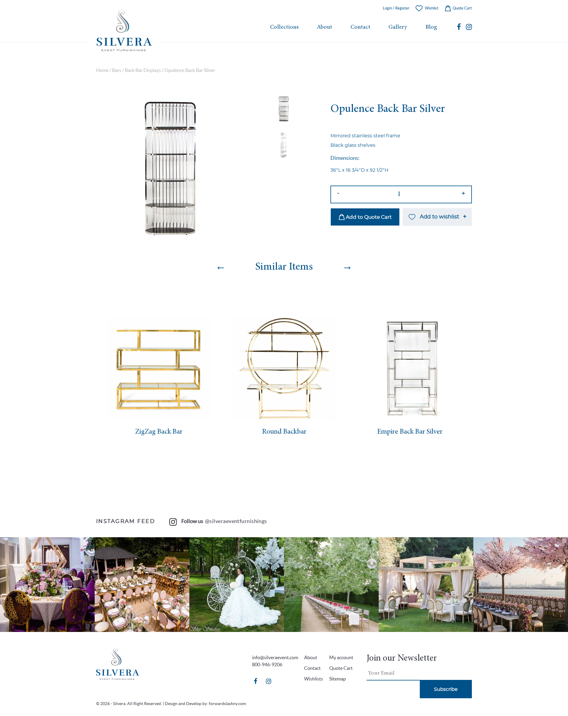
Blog (431, 27)
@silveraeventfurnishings (236, 521)
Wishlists (313, 678)
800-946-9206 (267, 664)
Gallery (397, 27)
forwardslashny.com (227, 703)
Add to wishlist (439, 217)
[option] (169, 168)
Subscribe (446, 689)
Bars (116, 70)
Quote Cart (462, 8)
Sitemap (337, 678)
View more (47, 584)
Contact (360, 27)
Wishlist (431, 8)
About (324, 27)
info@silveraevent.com (275, 657)
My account (341, 657)
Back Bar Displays (143, 70)
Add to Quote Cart (368, 217)
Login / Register (396, 8)
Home (102, 70)
